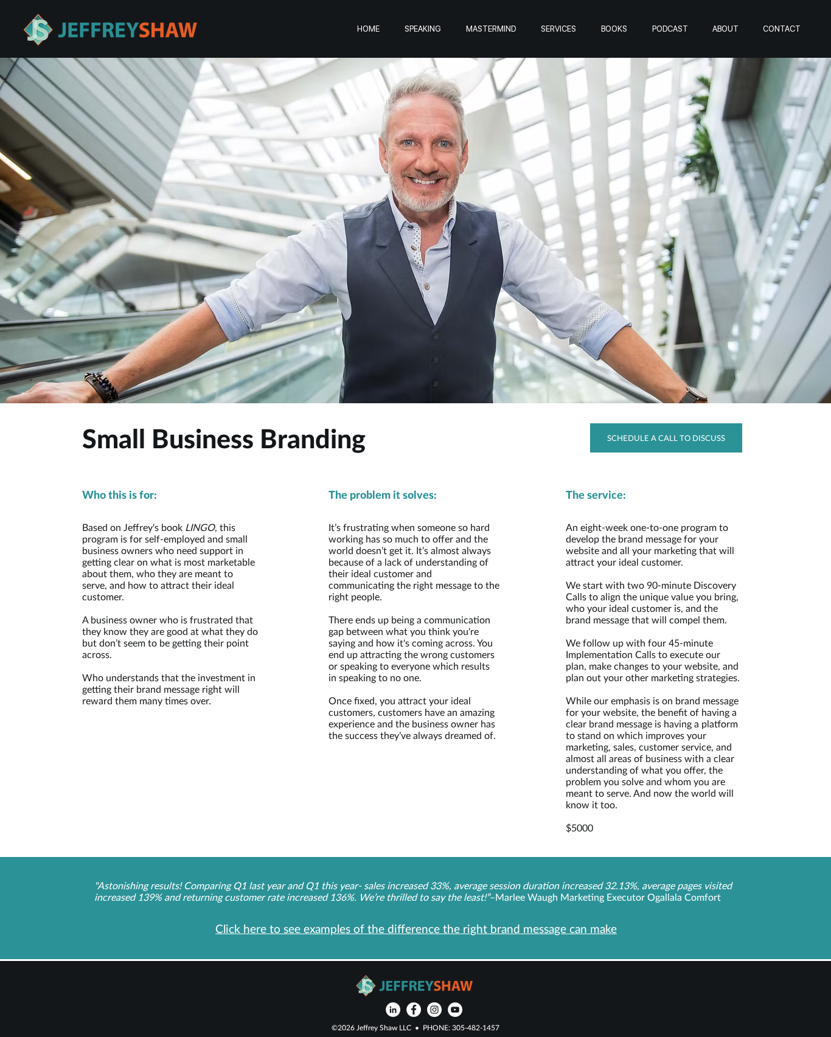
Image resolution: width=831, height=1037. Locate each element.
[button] (558, 29)
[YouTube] (455, 1009)
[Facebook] (413, 1009)
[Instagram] (434, 1009)
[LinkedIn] (393, 1009)
